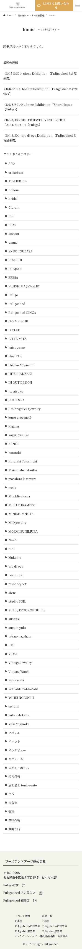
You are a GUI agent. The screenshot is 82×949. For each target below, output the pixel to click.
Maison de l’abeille (22, 470)
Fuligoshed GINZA (22, 312)
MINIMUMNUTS (20, 514)
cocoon (13, 233)
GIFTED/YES (17, 338)
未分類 (12, 803)
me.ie (12, 487)
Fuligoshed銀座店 (25, 931)
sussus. (14, 619)
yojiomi (13, 706)
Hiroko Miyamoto (21, 365)
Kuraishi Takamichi (22, 461)
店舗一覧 (47, 915)
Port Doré (15, 575)
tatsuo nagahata (19, 636)
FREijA (13, 277)
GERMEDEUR (18, 321)
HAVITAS (14, 356)
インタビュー (17, 750)
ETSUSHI (15, 260)
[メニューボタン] (77, 5)
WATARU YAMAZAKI (23, 689)
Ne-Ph (12, 540)
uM (10, 645)
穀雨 (11, 811)
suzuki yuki (17, 627)
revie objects (18, 584)
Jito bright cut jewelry (24, 409)
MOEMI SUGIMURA (23, 531)
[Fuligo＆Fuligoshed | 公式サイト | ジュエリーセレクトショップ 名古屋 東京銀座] (17, 5)
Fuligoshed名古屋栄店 (27, 926)
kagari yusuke (18, 435)
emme (13, 242)
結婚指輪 (14, 820)
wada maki (16, 680)
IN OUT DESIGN (20, 382)
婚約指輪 (14, 776)
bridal (13, 198)
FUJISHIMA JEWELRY (24, 286)
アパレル (14, 733)
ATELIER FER (17, 181)
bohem (13, 190)
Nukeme (14, 557)
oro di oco (15, 566)
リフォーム (15, 759)
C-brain (13, 207)
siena (12, 593)
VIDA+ (13, 654)
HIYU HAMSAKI (20, 373)
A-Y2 (11, 163)
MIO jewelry (17, 522)
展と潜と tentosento (22, 785)
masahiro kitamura (22, 479)
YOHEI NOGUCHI (21, 697)
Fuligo (13, 295)
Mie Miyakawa (19, 496)
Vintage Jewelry (20, 662)
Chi (10, 216)
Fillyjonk (14, 269)
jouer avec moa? (20, 417)
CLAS (12, 225)
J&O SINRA (16, 400)
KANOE (13, 444)
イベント (14, 741)
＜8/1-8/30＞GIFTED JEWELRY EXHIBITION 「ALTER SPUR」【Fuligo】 (34, 122)
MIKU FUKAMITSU (22, 505)
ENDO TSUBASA (20, 251)
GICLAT (14, 330)
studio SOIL (17, 601)
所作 (11, 794)
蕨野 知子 (14, 829)
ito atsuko (15, 391)
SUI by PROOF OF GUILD (26, 610)
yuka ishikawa (18, 715)
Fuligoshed (16, 304)
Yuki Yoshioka (18, 724)
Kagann (13, 426)
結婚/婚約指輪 (47, 936)
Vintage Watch (18, 671)
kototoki (14, 452)
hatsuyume (16, 347)
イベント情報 (22, 915)
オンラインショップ (25, 936)
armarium (15, 172)
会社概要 (63, 936)
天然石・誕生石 (18, 768)
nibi (11, 549)
